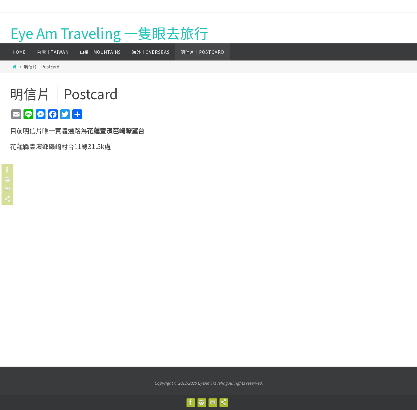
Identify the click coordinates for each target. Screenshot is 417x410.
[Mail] (6, 189)
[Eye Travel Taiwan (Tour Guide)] (6, 199)
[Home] (14, 67)
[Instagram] (6, 179)
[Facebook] (6, 169)
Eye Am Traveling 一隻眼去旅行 (109, 33)
